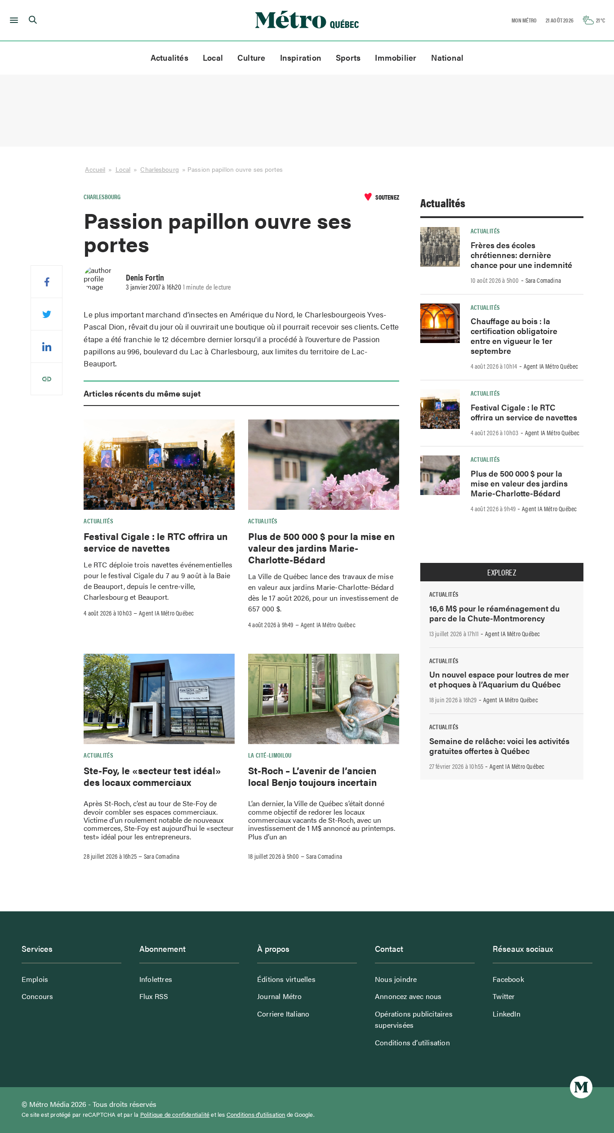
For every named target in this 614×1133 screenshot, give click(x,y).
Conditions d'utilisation (256, 1115)
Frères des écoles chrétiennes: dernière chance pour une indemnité (521, 254)
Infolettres (155, 979)
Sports (348, 57)
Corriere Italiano (283, 1013)
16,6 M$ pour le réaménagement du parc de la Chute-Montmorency (494, 613)
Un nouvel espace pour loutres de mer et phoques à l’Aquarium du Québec (499, 679)
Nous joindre (396, 979)
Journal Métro (279, 996)
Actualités (169, 57)
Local (213, 57)
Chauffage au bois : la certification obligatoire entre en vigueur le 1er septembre (514, 335)
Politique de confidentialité (175, 1115)
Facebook (508, 979)
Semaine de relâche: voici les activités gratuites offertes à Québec (499, 745)
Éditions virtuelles (286, 979)
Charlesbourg (159, 169)
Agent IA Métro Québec (166, 612)
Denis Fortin (145, 277)
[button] (12, 20)
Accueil (95, 169)
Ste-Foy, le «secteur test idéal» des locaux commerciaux (152, 776)
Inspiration (300, 57)
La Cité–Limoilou (270, 754)
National (447, 57)
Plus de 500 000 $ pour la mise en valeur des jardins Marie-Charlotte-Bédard (321, 547)
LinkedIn (507, 1013)
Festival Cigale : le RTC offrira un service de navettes (155, 541)
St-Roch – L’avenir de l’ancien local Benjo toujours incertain (312, 776)
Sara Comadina (162, 856)
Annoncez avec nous (408, 996)
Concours (37, 996)
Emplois (35, 979)
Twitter (504, 996)
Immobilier (395, 57)
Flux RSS (154, 996)
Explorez (501, 572)
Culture (251, 57)
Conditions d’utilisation (412, 1042)
